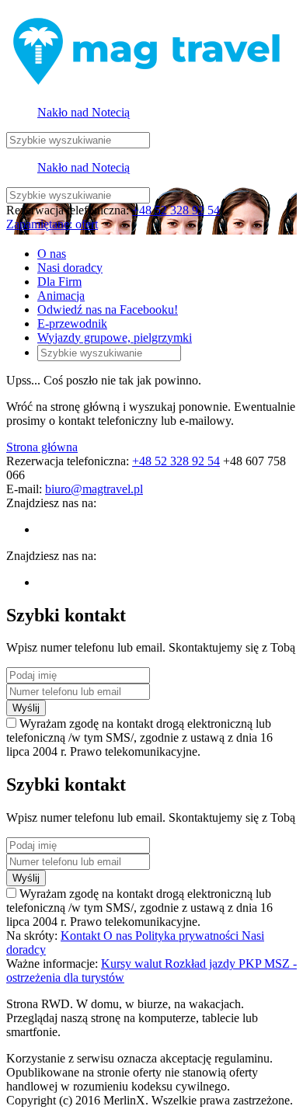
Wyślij (26, 708)
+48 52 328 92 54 (176, 210)
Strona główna (42, 447)
